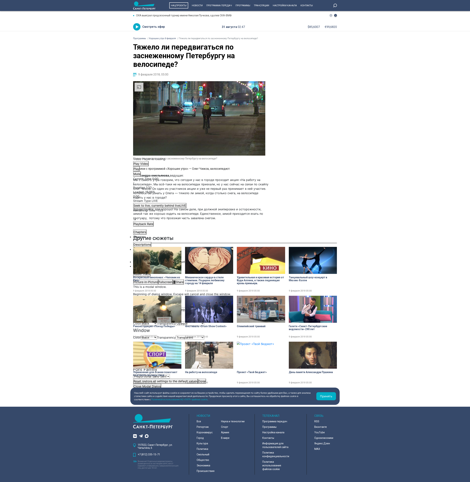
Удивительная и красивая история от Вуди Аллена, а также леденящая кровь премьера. (260, 280)
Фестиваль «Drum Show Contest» (206, 326)
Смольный (203, 454)
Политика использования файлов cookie (271, 465)
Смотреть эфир (153, 26)
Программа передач (219, 5)
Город (200, 437)
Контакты (307, 5)
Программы (243, 5)
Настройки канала (285, 5)
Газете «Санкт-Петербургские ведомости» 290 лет (308, 328)
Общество (203, 459)
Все (199, 421)
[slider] (199, 194)
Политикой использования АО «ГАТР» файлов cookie (179, 399)
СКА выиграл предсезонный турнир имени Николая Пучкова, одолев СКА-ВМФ (184, 15)
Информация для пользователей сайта (275, 445)
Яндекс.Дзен (322, 443)
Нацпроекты (179, 5)
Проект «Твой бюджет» (252, 372)
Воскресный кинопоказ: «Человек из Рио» (156, 279)
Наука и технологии (233, 421)
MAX (317, 448)
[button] (335, 15)
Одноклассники (323, 437)
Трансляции (261, 5)
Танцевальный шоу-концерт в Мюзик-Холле (308, 279)
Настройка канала (273, 432)
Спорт (224, 426)
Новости (197, 5)
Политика (202, 448)
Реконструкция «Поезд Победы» (154, 326)
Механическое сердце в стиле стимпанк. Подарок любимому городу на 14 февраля (204, 280)
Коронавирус (205, 432)
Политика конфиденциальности (275, 454)
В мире (225, 437)
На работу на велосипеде (201, 372)
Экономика (203, 465)
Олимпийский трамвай (251, 326)
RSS (316, 421)
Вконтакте (320, 426)
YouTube (319, 432)
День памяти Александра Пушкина (311, 372)
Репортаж (203, 426)
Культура (202, 443)
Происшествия (205, 471)
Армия (225, 432)
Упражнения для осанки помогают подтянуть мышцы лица (155, 374)
